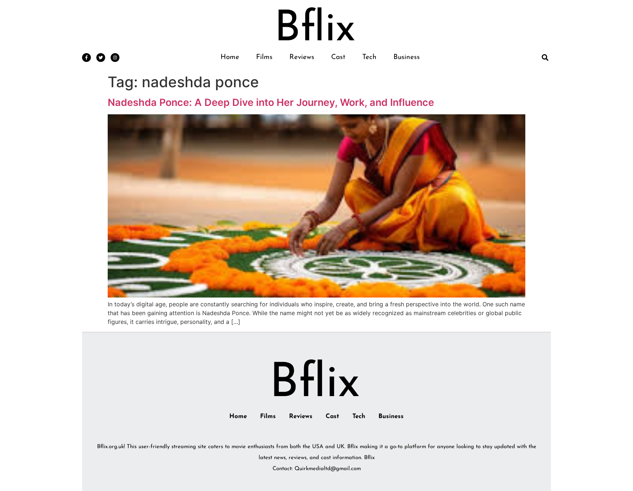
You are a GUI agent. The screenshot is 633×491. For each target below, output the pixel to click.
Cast (338, 57)
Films (264, 57)
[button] (545, 57)
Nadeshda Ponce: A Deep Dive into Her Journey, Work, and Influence (271, 102)
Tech (369, 57)
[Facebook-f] (86, 57)
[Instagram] (115, 57)
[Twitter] (100, 57)
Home (230, 57)
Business (406, 57)
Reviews (301, 57)
